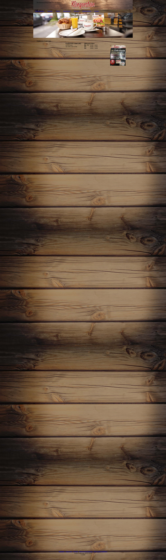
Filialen (58, 11)
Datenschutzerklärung (86, 551)
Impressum (69, 551)
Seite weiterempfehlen (100, 551)
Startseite (49, 11)
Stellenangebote (86, 11)
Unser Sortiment (39, 11)
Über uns (76, 11)
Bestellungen (66, 11)
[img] (83, 4)
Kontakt (96, 11)
